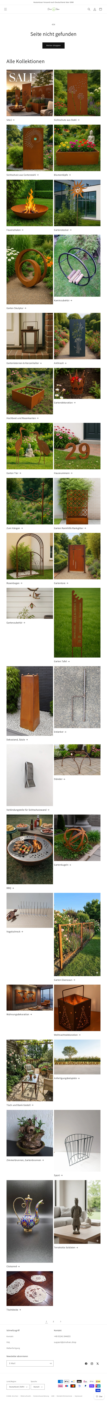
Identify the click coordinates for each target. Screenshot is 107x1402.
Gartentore (60, 583)
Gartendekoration (63, 402)
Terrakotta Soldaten (64, 1247)
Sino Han (15, 1396)
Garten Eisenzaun (63, 979)
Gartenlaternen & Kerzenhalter (23, 363)
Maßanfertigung (13, 1348)
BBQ (9, 887)
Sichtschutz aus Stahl (65, 119)
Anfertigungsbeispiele (65, 1078)
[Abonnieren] (50, 1363)
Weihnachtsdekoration (66, 1034)
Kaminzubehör (61, 300)
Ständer (58, 778)
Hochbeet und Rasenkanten (21, 418)
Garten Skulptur (15, 308)
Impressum (78, 1396)
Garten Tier (12, 473)
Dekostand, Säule (16, 739)
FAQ (8, 1342)
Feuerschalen (14, 229)
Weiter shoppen (53, 45)
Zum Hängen (13, 528)
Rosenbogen (13, 583)
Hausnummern (62, 473)
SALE (9, 119)
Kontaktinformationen (64, 1396)
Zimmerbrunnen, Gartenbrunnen (24, 1160)
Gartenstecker (61, 229)
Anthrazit (59, 363)
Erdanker (59, 731)
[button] (5, 9)
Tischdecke (12, 1309)
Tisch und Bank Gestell (19, 1105)
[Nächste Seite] (60, 1321)
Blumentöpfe (61, 174)
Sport (57, 1175)
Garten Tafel (60, 661)
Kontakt (10, 1336)
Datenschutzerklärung (41, 1396)
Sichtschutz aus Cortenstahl (21, 174)
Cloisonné (12, 1266)
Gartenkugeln (61, 864)
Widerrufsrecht (26, 1396)
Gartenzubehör (14, 622)
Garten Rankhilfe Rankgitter (68, 528)
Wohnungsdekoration (18, 1014)
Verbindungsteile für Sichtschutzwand (27, 809)
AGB (52, 1396)
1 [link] (46, 1321)
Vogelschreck (13, 931)
